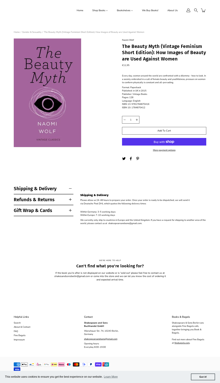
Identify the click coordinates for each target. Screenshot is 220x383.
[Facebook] (130, 158)
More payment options (164, 150)
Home (17, 32)
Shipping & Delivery (35, 188)
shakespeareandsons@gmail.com (100, 339)
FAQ (16, 331)
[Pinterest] (137, 158)
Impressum (19, 339)
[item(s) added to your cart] (203, 10)
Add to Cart (164, 130)
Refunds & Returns (34, 199)
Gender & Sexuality (32, 32)
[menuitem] (80, 10)
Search (17, 322)
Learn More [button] (111, 376)
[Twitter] (123, 158)
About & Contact (22, 327)
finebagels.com (182, 343)
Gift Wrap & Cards (33, 210)
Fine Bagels (19, 335)
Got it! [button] (203, 376)
